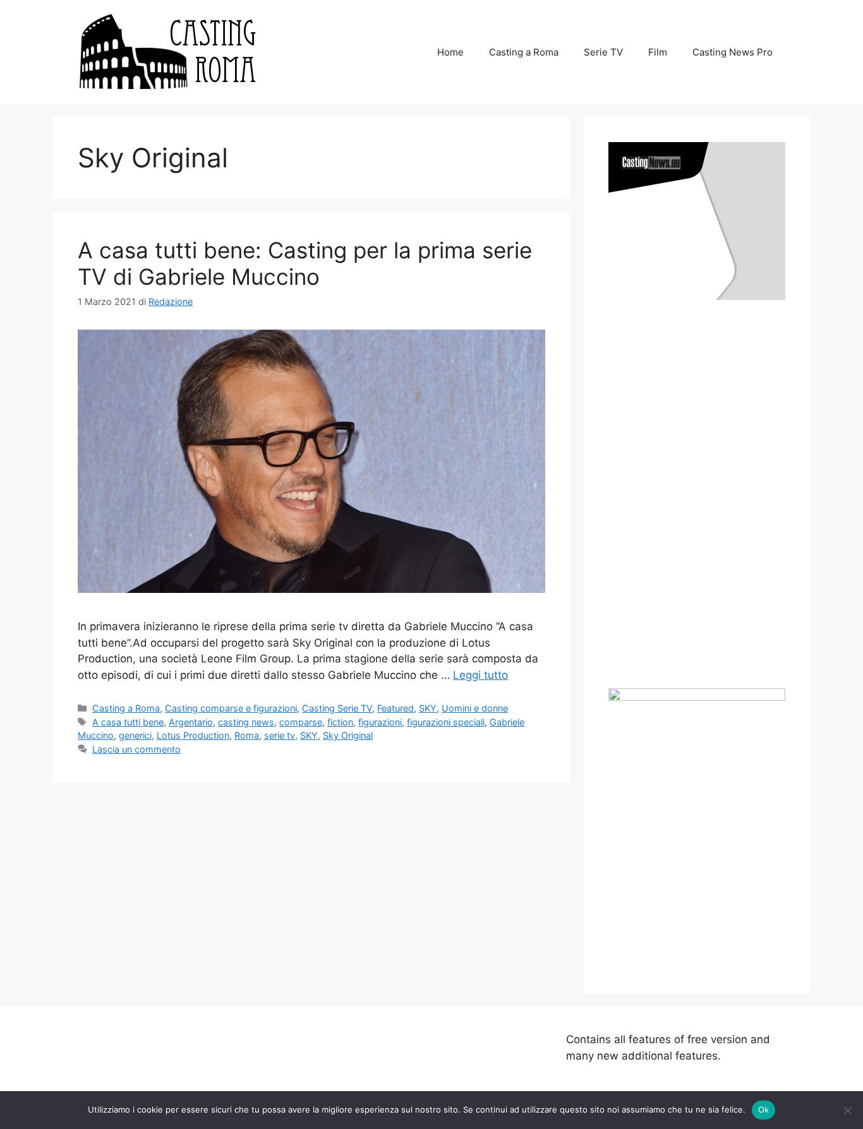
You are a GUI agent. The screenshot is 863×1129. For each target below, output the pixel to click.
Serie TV (603, 52)
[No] (847, 1110)
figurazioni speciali (446, 722)
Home (450, 52)
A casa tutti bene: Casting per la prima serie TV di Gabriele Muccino (305, 263)
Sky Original (348, 735)
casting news (246, 722)
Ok (763, 1109)
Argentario (191, 722)
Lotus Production (193, 735)
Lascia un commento (136, 749)
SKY (428, 708)
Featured (395, 708)
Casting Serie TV (337, 708)
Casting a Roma (523, 52)
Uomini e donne (475, 708)
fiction (340, 722)
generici (135, 735)
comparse (300, 722)
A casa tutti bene (128, 722)
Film (657, 52)
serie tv (279, 735)
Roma (246, 735)
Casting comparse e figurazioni (231, 708)
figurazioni (380, 722)
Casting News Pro (732, 52)
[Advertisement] (703, 494)
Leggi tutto (480, 675)
